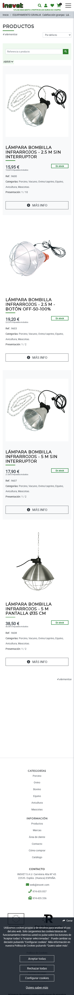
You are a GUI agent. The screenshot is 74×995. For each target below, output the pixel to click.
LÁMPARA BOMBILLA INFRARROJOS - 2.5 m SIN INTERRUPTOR (33, 152)
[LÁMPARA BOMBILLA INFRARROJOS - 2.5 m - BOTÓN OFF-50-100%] (37, 257)
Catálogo (37, 857)
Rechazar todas (37, 968)
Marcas (37, 830)
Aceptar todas (37, 959)
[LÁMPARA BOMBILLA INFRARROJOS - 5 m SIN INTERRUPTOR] (37, 409)
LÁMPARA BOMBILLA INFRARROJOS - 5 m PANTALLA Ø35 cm (29, 609)
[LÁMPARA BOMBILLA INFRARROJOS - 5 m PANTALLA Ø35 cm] (37, 562)
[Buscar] (70, 8)
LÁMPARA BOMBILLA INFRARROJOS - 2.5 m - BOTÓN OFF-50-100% (30, 304)
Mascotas (37, 809)
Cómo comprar (37, 850)
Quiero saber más (37, 987)
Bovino (37, 789)
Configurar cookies (37, 978)
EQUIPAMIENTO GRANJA (27, 14)
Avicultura (37, 802)
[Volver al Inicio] (13, 3)
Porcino (37, 775)
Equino (37, 796)
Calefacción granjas (53, 14)
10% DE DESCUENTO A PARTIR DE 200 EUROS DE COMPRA (37, 10)
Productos (37, 823)
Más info (39, 205)
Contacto (37, 843)
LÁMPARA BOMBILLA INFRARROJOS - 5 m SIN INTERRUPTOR (31, 456)
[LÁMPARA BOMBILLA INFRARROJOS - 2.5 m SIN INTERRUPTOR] (37, 105)
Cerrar (69, 920)
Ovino (37, 782)
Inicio (6, 14)
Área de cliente (37, 837)
